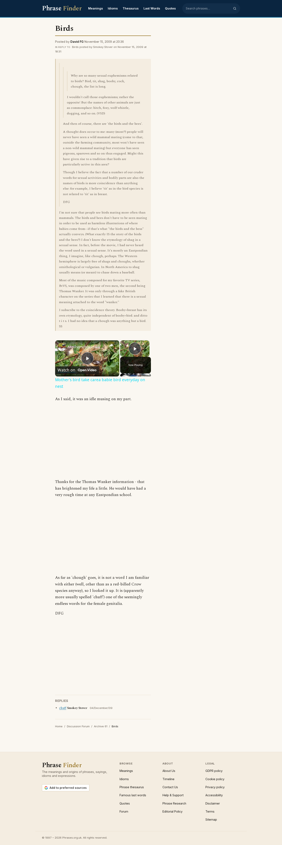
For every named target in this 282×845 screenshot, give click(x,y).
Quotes (170, 8)
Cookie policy (214, 779)
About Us (168, 771)
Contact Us (170, 787)
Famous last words (133, 795)
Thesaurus (131, 8)
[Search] (234, 8)
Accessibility (214, 795)
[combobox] (208, 8)
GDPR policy (214, 771)
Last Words (151, 8)
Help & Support (173, 795)
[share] (111, 345)
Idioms (113, 8)
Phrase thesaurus (132, 787)
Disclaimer (212, 803)
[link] (62, 347)
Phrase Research (174, 803)
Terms (209, 811)
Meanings (95, 8)
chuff (62, 708)
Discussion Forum (78, 726)
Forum (124, 811)
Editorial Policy (172, 811)
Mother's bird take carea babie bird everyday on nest (86, 346)
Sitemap (211, 819)
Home (59, 726)
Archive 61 (100, 726)
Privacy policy (215, 787)
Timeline (168, 779)
